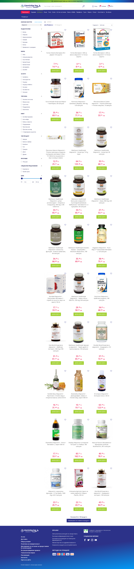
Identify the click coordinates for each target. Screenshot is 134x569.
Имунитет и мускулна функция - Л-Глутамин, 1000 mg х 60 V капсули (55, 493)
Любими (103, 6)
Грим (84, 12)
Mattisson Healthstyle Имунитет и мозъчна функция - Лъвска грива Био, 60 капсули (56, 250)
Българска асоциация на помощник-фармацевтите (64, 539)
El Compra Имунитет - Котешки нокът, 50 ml (101, 395)
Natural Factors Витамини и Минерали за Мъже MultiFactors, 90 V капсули (101, 444)
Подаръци (24, 16)
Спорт (95, 12)
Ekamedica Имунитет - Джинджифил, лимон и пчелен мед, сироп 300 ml (78, 396)
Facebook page (85, 540)
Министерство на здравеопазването (64, 542)
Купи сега (56, 71)
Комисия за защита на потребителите (64, 545)
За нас (23, 537)
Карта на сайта (26, 560)
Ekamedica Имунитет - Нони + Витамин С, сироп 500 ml (56, 443)
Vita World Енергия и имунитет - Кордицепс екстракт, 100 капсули (101, 493)
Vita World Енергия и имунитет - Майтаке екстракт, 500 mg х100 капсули (55, 348)
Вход (95, 6)
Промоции (25, 12)
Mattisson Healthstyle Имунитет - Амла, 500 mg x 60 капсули (102, 201)
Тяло (49, 12)
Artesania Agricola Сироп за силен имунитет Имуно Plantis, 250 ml (78, 493)
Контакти (24, 557)
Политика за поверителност (30, 544)
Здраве (33, 12)
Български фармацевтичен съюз (62, 536)
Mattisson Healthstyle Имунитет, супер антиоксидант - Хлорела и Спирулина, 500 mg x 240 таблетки (56, 203)
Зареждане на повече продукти (78, 520)
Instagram (92, 540)
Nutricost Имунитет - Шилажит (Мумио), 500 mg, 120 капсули (79, 103)
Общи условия (26, 541)
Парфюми (79, 12)
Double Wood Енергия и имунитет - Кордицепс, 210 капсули (101, 347)
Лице (45, 12)
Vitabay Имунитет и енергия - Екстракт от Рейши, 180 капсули (79, 444)
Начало (45, 22)
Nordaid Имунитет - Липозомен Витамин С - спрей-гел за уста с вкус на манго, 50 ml (56, 299)
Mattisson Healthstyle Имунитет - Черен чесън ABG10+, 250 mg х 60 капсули (78, 298)
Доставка (24, 539)
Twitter (88, 540)
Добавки (40, 12)
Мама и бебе (71, 12)
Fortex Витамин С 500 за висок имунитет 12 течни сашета (78, 55)
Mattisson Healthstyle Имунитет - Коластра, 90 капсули (101, 152)
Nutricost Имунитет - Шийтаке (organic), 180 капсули (101, 298)
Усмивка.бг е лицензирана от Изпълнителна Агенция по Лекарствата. (99, 531)
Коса (53, 12)
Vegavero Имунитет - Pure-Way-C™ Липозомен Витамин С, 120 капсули (102, 249)
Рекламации (25, 555)
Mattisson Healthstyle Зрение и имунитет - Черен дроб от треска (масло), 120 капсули (79, 347)
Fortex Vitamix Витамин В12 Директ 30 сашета (55, 54)
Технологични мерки (28, 553)
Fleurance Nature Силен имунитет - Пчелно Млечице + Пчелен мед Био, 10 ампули (102, 103)
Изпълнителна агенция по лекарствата (64, 534)
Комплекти (101, 12)
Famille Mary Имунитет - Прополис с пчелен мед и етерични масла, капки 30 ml (56, 396)
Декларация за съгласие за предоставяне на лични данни (35, 547)
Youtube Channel (96, 540)
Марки (90, 12)
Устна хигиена (61, 12)
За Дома (108, 12)
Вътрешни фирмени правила (30, 550)
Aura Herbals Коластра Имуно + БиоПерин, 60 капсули (56, 102)
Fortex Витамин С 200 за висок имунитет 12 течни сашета (101, 55)
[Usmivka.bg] (30, 6)
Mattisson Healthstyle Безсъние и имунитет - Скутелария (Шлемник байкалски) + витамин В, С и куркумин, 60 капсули (78, 203)
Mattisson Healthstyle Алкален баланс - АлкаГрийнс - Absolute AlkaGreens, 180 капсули (78, 250)
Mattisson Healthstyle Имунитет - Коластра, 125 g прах (78, 152)
